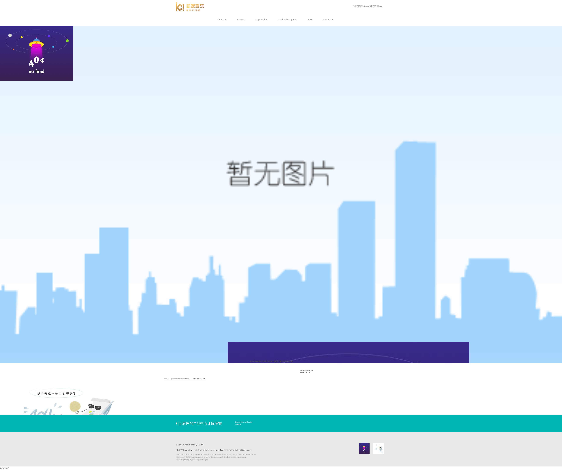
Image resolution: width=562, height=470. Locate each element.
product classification (180, 379)
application (262, 19)
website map (189, 445)
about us (221, 19)
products (241, 19)
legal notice (199, 445)
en (381, 6)
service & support (287, 19)
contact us (328, 19)
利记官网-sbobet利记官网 (366, 6)
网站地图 (4, 468)
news (309, 19)
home (166, 379)
